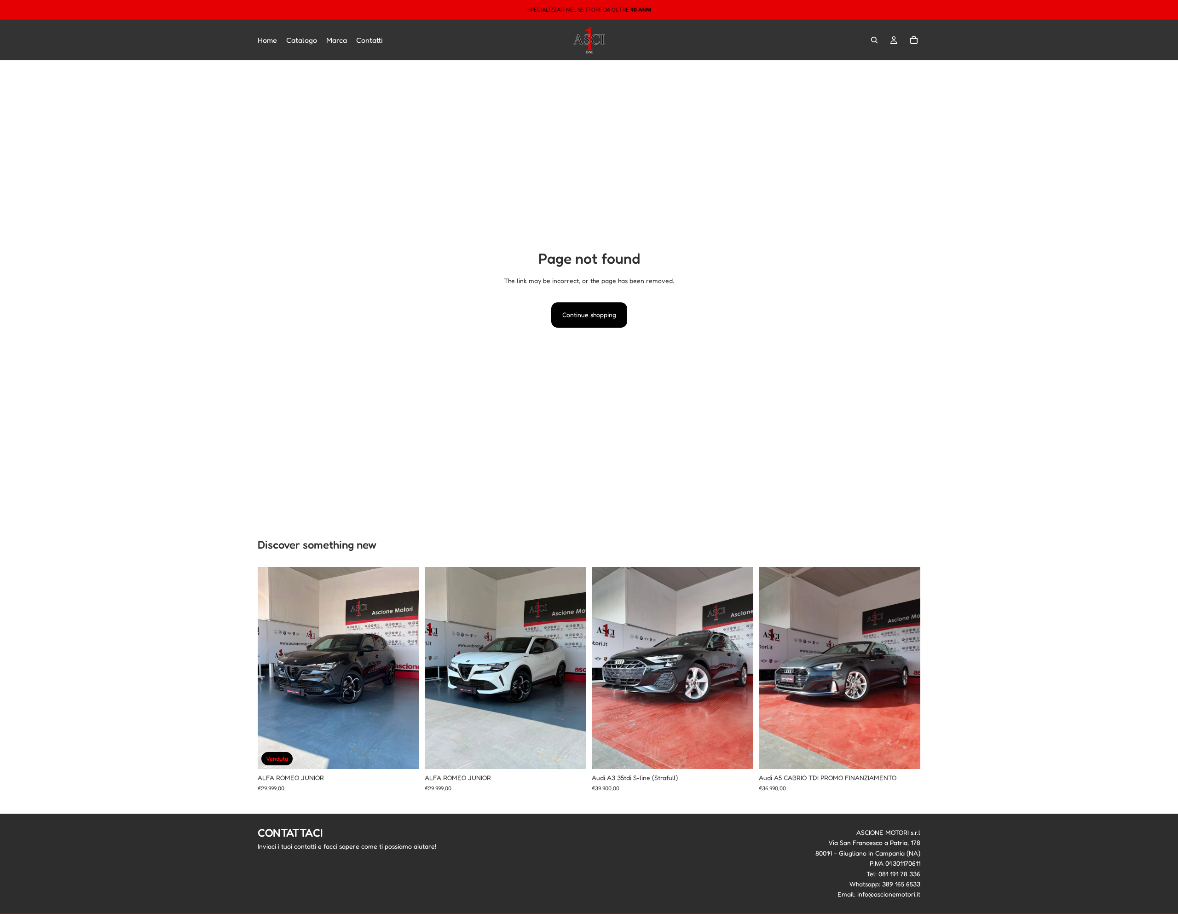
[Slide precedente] (271, 668)
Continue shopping (589, 314)
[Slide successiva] (405, 668)
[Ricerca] (874, 40)
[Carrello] (914, 40)
